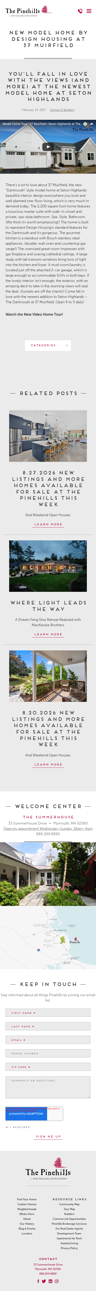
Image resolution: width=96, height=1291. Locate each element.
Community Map (69, 1204)
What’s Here (26, 1214)
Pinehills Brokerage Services (69, 1223)
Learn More (48, 523)
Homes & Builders (62, 110)
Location (27, 1233)
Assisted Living (69, 1243)
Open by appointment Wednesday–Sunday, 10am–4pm (48, 828)
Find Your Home (27, 1199)
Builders (69, 1214)
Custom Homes (26, 1204)
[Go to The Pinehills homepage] (29, 11)
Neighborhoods (26, 1209)
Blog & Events (27, 1228)
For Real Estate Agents (69, 1228)
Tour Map (69, 1209)
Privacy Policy (69, 1248)
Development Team (69, 1233)
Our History (27, 1223)
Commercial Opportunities (69, 1218)
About (27, 1218)
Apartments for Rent (69, 1238)
